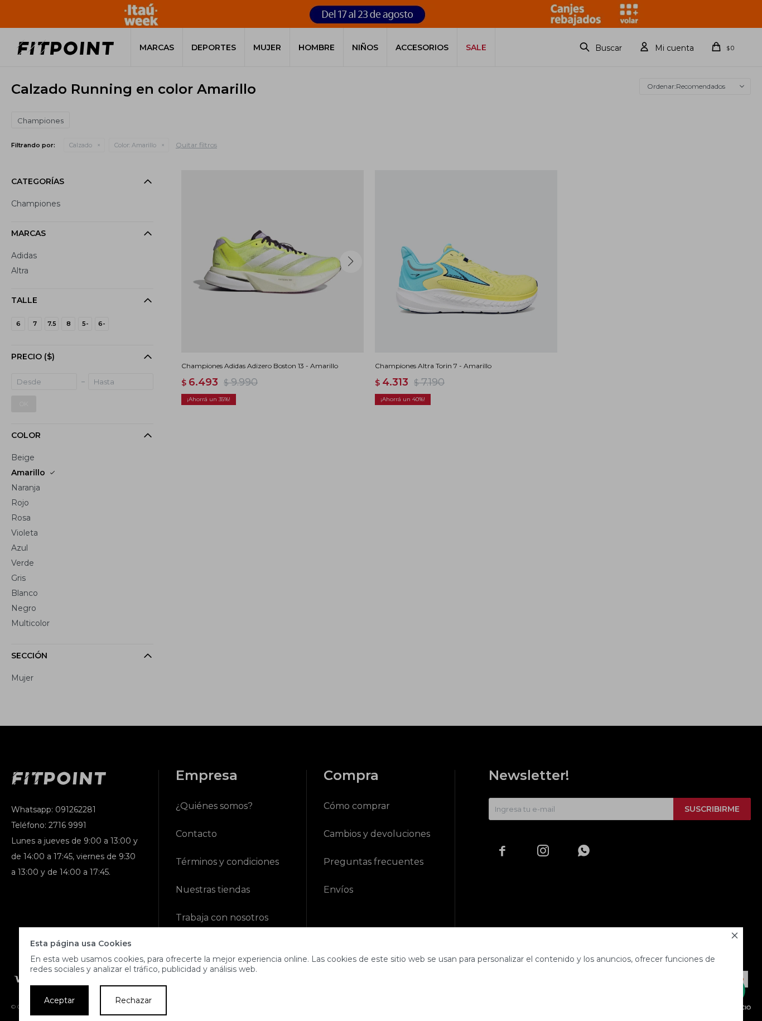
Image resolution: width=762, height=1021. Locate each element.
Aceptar (59, 1000)
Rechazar (133, 1000)
